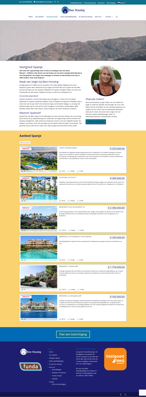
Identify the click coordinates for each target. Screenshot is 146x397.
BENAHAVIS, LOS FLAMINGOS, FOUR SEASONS (75, 237)
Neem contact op (96, 121)
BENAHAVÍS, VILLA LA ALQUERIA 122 (72, 207)
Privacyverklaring (90, 3)
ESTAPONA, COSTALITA (67, 177)
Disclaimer (101, 3)
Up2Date (55, 379)
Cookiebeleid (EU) (76, 3)
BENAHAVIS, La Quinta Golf (68, 266)
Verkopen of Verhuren (59, 373)
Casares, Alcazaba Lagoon (68, 148)
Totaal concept (57, 376)
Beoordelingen (56, 370)
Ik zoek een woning (85, 17)
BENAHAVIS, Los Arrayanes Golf (70, 296)
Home (31, 17)
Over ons (98, 17)
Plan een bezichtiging (73, 334)
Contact (108, 17)
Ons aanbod (39, 17)
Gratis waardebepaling (68, 17)
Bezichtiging (111, 3)
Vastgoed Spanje (52, 17)
